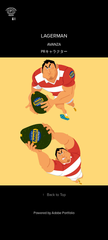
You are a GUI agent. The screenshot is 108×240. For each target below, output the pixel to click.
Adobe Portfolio (63, 212)
